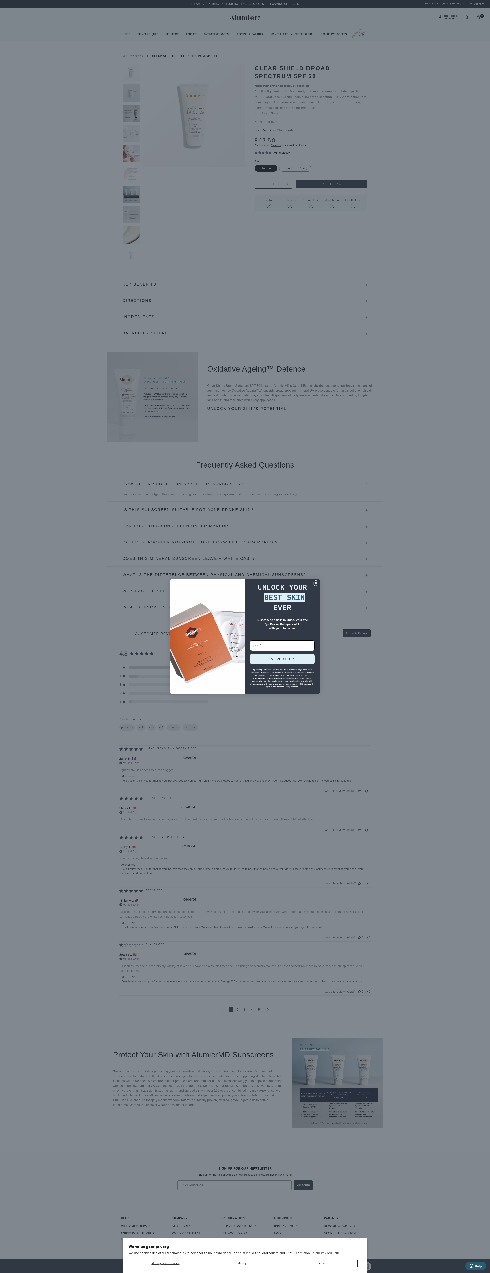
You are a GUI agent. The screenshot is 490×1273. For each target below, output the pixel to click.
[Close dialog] (316, 583)
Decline (320, 1263)
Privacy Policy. (331, 1253)
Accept (243, 1263)
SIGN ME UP (282, 658)
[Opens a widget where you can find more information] (475, 1266)
